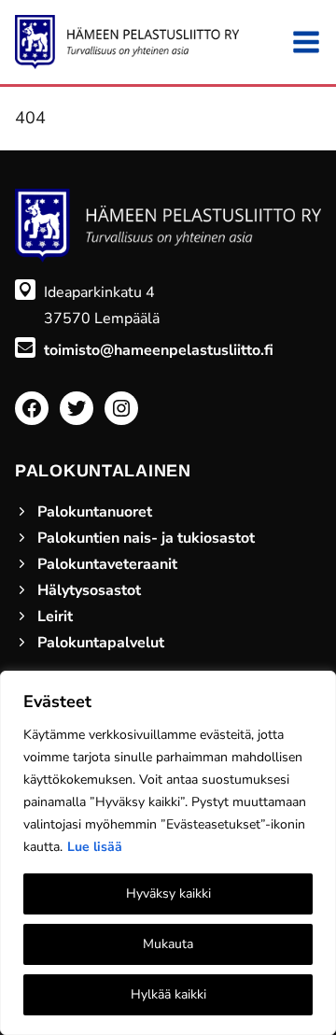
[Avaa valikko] (306, 42)
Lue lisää (94, 847)
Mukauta (168, 944)
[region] (168, 853)
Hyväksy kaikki (168, 893)
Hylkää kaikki (168, 994)
